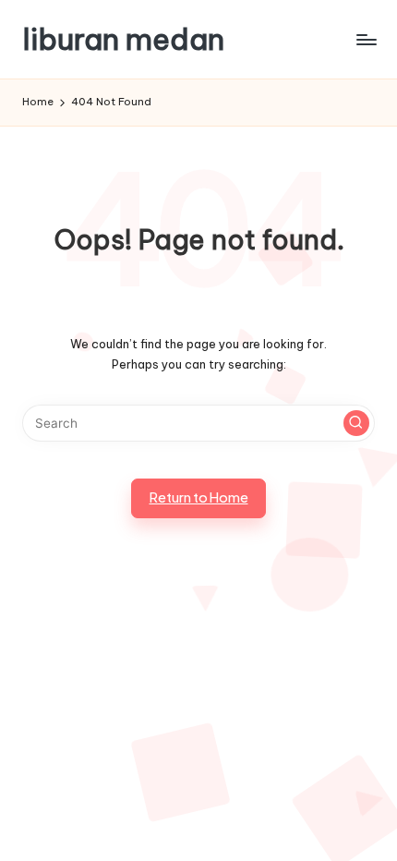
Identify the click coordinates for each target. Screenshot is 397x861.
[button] (356, 423)
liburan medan (123, 39)
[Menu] (365, 39)
